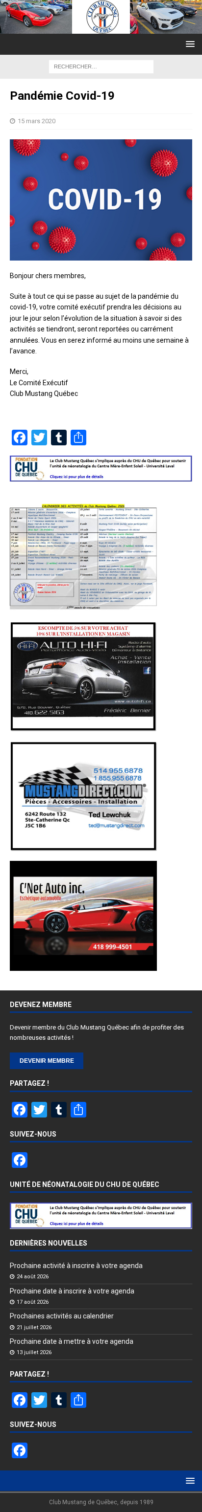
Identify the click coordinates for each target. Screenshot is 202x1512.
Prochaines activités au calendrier (62, 1316)
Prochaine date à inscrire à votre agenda (72, 1291)
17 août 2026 (33, 1302)
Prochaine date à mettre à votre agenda (71, 1341)
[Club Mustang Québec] (101, 28)
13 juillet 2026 (34, 1352)
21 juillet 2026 (34, 1327)
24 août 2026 (33, 1276)
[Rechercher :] (101, 66)
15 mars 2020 (36, 121)
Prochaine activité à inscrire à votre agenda (76, 1266)
